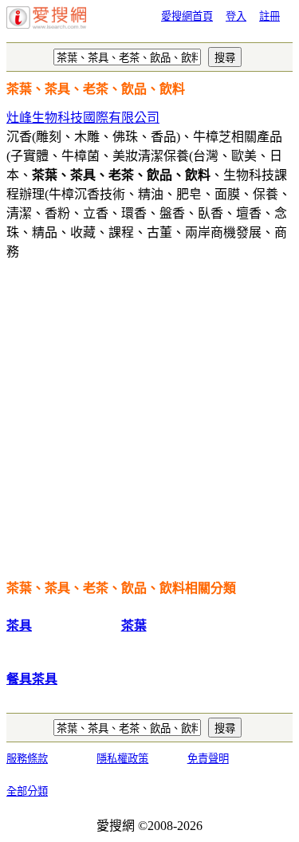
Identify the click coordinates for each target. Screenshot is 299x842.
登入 (236, 16)
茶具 (19, 625)
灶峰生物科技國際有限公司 (82, 117)
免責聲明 (208, 759)
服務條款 (27, 759)
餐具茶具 (31, 679)
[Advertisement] (149, 423)
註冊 (269, 16)
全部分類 (27, 791)
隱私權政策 (122, 759)
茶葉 (134, 625)
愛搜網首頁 (187, 16)
